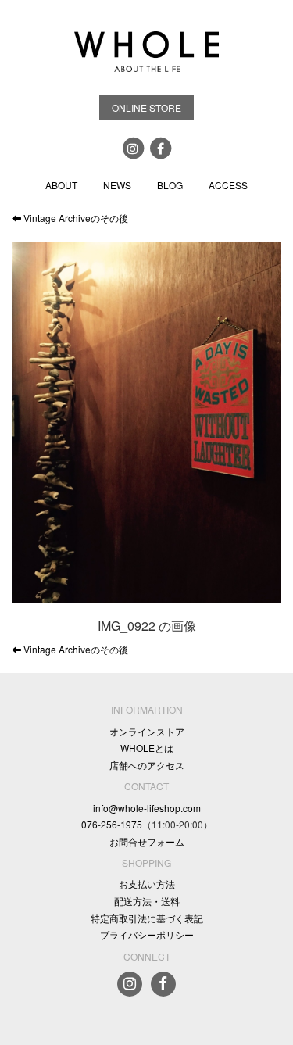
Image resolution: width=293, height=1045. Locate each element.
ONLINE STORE (146, 107)
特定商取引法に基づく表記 (147, 918)
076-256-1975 (111, 824)
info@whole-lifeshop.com (147, 807)
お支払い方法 (147, 883)
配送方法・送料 (147, 900)
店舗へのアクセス (146, 764)
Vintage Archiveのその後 (74, 217)
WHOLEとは (146, 747)
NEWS (117, 184)
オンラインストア (146, 731)
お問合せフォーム (146, 841)
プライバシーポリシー (147, 934)
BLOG (170, 184)
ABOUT (61, 184)
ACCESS (228, 184)
